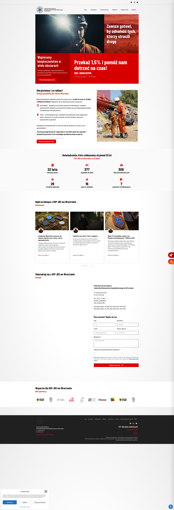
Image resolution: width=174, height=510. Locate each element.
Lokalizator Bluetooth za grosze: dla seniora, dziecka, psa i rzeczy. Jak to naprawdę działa (50, 238)
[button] (46, 491)
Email (95, 329)
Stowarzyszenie (104, 9)
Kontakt (134, 9)
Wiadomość (97, 337)
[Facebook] (131, 2)
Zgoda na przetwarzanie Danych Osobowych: (107, 349)
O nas (85, 9)
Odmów (25, 502)
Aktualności (94, 9)
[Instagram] (134, 2)
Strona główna (80, 419)
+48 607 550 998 (49, 434)
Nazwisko (120, 320)
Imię (95, 320)
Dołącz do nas (124, 9)
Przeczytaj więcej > (43, 255)
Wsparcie (114, 9)
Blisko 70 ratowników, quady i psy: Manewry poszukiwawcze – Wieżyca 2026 (121, 237)
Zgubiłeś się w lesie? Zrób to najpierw (85, 236)
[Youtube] (137, 2)
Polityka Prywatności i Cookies (25, 506)
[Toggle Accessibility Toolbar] (170, 506)
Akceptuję (10, 502)
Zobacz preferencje (39, 502)
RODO (135, 419)
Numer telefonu (121, 329)
